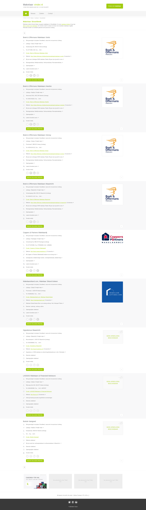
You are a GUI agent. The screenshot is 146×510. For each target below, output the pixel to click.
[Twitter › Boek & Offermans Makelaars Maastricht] (27, 221)
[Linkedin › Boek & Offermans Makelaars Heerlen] (34, 124)
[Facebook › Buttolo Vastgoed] (30, 456)
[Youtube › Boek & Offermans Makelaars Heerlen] (37, 124)
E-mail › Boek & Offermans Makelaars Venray (37, 150)
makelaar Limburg (65, 24)
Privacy (76, 506)
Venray (33, 141)
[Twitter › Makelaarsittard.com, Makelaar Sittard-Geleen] (27, 319)
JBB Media (71, 506)
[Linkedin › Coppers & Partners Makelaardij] (34, 270)
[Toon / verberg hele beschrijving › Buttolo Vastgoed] (52, 443)
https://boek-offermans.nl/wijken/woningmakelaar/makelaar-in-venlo (47, 56)
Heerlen (33, 92)
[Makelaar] (26, 13)
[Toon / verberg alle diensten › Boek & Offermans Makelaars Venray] (52, 160)
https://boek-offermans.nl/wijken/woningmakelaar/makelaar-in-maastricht (48, 202)
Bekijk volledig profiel (35, 80)
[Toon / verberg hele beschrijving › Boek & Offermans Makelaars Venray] (52, 157)
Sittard (32, 287)
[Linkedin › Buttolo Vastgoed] (34, 456)
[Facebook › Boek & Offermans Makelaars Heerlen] (30, 124)
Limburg (28, 43)
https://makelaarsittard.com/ (37, 300)
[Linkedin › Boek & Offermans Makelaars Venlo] (34, 75)
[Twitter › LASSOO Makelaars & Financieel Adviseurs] (27, 410)
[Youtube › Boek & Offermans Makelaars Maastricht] (37, 221)
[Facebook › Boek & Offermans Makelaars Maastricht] (30, 221)
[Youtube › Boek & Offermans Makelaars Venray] (37, 173)
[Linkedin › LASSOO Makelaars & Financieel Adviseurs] (34, 410)
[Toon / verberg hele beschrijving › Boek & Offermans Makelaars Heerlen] (52, 108)
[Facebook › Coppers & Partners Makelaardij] (30, 270)
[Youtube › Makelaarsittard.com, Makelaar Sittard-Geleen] (37, 319)
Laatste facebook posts (32, 68)
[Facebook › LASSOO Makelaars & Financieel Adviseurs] (30, 410)
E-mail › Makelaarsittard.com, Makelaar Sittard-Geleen (39, 297)
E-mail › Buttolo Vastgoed (32, 437)
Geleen (33, 382)
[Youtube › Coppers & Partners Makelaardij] (37, 270)
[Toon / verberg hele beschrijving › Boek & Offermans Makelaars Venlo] (52, 59)
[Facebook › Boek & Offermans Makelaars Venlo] (30, 75)
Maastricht (33, 190)
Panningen (33, 238)
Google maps (39, 43)
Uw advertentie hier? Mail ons (60, 481)
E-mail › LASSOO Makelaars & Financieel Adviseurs (39, 391)
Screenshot (67, 56)
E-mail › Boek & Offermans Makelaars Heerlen (37, 102)
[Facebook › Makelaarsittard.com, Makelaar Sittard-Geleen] (30, 319)
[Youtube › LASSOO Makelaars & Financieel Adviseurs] (37, 410)
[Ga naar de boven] (121, 80)
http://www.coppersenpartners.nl (38, 251)
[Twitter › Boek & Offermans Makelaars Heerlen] (27, 124)
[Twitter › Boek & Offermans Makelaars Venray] (27, 173)
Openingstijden (30, 65)
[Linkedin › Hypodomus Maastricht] (34, 365)
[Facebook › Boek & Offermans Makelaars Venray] (30, 173)
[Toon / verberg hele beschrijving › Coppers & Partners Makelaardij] (52, 254)
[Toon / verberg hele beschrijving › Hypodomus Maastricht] (52, 352)
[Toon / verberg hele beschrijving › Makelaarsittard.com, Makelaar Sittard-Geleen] (52, 303)
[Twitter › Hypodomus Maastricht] (27, 365)
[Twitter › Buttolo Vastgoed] (27, 456)
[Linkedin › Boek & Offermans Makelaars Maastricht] (34, 221)
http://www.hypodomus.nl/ (37, 349)
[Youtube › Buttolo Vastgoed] (37, 456)
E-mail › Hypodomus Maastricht (33, 345)
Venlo (32, 43)
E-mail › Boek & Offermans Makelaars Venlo (37, 53)
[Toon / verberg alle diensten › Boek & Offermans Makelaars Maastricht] (52, 209)
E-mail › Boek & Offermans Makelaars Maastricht (38, 199)
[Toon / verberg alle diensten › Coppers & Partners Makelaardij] (52, 258)
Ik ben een (114, 6)
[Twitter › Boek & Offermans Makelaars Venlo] (27, 75)
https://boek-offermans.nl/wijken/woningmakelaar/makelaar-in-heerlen (47, 105)
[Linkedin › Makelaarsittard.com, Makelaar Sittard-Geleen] (34, 319)
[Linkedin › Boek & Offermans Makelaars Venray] (34, 173)
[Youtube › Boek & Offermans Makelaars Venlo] (37, 75)
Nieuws (33, 13)
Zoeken (41, 13)
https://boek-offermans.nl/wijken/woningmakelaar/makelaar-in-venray (47, 153)
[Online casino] (36, 481)
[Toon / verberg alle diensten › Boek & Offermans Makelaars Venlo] (52, 62)
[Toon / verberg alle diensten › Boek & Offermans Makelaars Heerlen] (52, 111)
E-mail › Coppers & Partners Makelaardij (36, 248)
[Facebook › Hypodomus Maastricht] (30, 365)
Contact (50, 13)
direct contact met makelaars (30, 25)
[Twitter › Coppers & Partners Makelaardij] (27, 270)
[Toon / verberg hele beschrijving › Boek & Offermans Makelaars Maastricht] (52, 206)
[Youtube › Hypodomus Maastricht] (37, 365)
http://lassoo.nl (34, 394)
